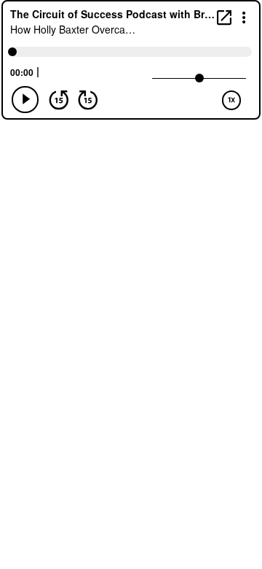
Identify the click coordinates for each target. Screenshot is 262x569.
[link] (224, 17)
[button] (244, 16)
